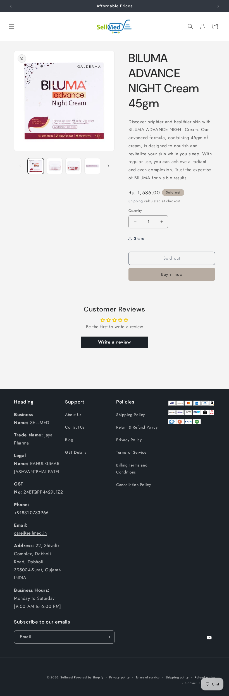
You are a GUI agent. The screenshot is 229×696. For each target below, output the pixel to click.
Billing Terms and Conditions (131, 468)
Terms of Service (131, 452)
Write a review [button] (114, 342)
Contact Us (75, 427)
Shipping (135, 201)
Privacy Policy (129, 440)
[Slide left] (20, 166)
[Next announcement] (218, 6)
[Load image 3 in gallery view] (73, 166)
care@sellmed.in (30, 533)
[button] (12, 26)
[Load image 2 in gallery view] (55, 166)
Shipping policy (177, 677)
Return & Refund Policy (137, 427)
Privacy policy (119, 677)
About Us (73, 414)
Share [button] (139, 238)
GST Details (76, 452)
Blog (69, 440)
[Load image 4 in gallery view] (92, 166)
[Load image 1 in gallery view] (36, 166)
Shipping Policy (130, 414)
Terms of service (148, 677)
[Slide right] (108, 166)
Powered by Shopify (89, 677)
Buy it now (172, 274)
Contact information (200, 683)
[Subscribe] (108, 637)
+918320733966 (31, 512)
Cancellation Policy (133, 484)
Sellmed (66, 677)
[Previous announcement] (11, 6)
